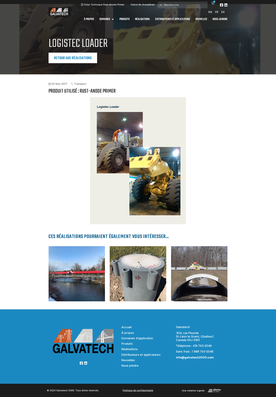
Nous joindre (220, 19)
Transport (80, 83)
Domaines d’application (137, 338)
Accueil (126, 327)
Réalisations (142, 19)
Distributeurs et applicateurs (172, 19)
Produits (124, 19)
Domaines (105, 19)
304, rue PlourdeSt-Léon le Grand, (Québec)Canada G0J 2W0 (195, 336)
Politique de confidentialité (138, 390)
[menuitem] (210, 12)
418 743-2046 (202, 345)
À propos (89, 19)
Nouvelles (201, 19)
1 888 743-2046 (202, 351)
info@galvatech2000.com (195, 357)
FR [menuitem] (216, 12)
